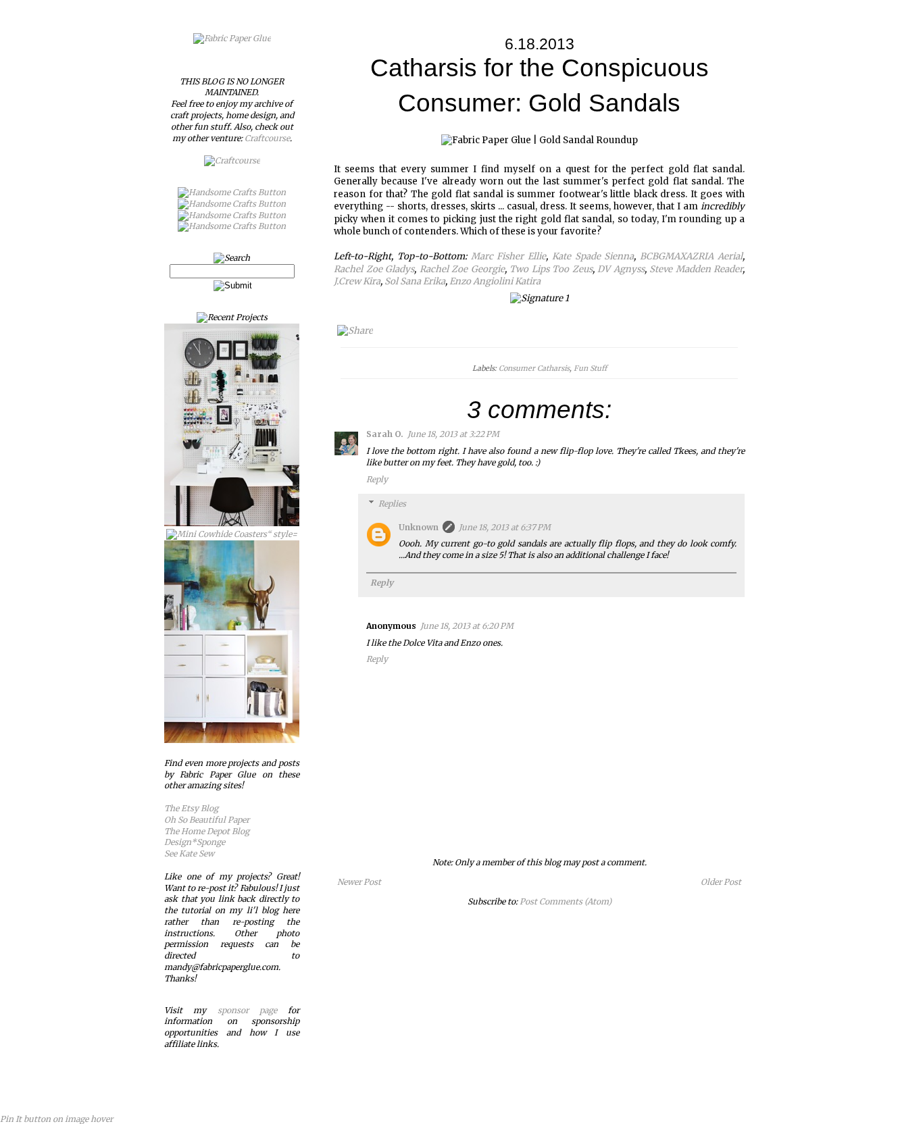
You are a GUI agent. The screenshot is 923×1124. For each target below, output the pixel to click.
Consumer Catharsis (534, 368)
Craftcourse (267, 138)
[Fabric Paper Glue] (232, 38)
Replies (392, 504)
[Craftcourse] (232, 160)
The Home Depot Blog (206, 831)
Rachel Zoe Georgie (462, 269)
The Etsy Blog (191, 808)
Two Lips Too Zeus (551, 269)
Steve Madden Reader (696, 269)
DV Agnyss (621, 269)
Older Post (721, 882)
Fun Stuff (590, 368)
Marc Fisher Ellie (509, 256)
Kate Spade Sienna (593, 256)
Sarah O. (384, 434)
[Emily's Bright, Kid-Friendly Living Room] (231, 740)
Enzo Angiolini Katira (495, 281)
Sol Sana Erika (414, 281)
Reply (377, 479)
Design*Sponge (194, 842)
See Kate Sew (189, 853)
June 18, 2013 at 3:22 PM (453, 434)
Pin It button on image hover (56, 1119)
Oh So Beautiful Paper (206, 820)
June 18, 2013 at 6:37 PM (505, 527)
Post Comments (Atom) (566, 901)
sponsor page (247, 1010)
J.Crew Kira (357, 281)
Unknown (419, 527)
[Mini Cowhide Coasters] (231, 534)
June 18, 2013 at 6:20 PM (467, 626)
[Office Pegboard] (231, 523)
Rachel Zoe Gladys (374, 269)
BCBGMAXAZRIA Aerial (691, 256)
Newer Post (359, 882)
